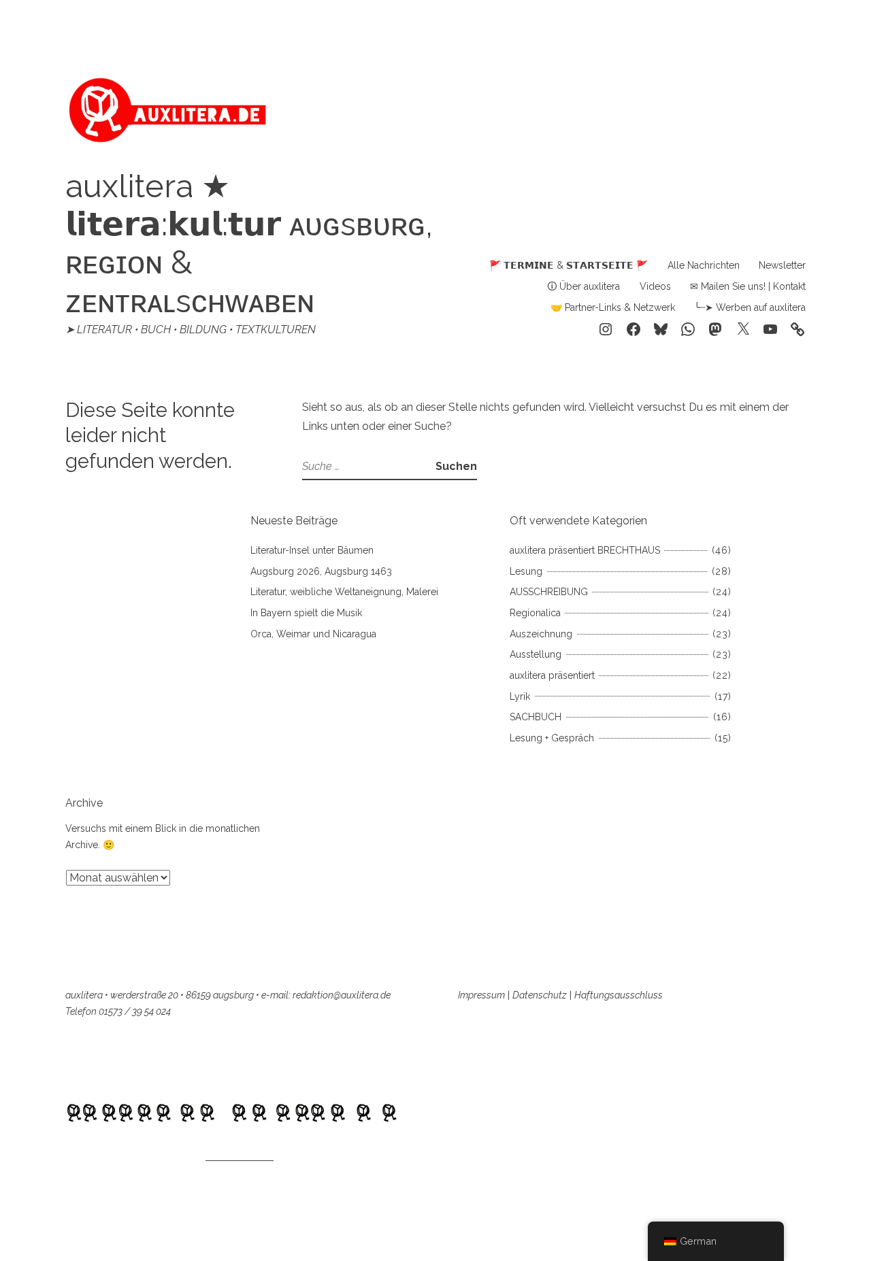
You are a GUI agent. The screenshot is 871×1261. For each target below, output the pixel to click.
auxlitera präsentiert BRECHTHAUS (585, 550)
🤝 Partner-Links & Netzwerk (612, 307)
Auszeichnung (541, 633)
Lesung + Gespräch (552, 738)
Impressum (481, 995)
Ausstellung (535, 654)
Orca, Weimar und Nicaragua (313, 633)
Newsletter (782, 265)
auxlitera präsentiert (552, 675)
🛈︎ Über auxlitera (583, 286)
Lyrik (520, 696)
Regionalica (535, 612)
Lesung (526, 571)
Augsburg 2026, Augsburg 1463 (321, 571)
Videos (655, 286)
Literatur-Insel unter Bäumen (312, 550)
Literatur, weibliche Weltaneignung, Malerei (344, 591)
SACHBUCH (535, 716)
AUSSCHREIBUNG (549, 591)
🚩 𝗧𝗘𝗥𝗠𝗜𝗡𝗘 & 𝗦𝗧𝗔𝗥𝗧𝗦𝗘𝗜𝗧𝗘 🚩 (568, 265)
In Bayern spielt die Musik (306, 612)
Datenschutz (539, 995)
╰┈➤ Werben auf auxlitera (750, 307)
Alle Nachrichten (704, 265)
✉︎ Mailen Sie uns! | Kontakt (748, 286)
